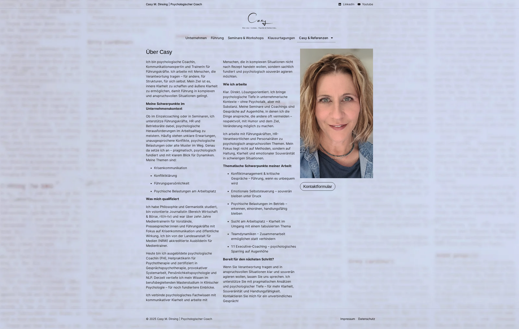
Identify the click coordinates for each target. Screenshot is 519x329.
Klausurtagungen (281, 38)
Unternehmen (196, 38)
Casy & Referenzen (313, 38)
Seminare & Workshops (246, 38)
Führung (217, 38)
